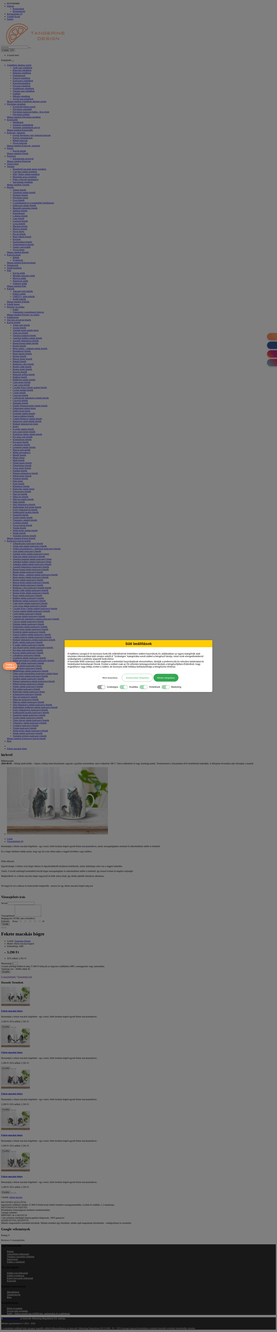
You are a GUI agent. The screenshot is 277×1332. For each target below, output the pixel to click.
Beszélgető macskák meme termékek (29, 169)
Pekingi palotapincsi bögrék (25, 473)
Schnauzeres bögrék (22, 491)
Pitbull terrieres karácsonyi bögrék (28, 684)
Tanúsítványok (13, 1294)
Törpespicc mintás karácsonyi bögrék (30, 723)
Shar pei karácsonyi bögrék (25, 697)
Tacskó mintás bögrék (23, 517)
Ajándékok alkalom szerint (19, 65)
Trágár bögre (13, 164)
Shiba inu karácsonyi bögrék (26, 699)
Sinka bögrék (19, 502)
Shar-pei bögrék (20, 494)
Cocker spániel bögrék (23, 390)
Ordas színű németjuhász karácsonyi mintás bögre (35, 673)
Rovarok (17, 239)
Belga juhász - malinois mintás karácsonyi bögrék (35, 574)
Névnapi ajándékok (21, 86)
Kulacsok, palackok (16, 132)
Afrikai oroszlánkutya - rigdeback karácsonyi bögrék (37, 548)
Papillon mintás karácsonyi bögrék (28, 678)
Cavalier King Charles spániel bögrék (30, 387)
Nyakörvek (18, 260)
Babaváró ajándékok (22, 70)
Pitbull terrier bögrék (22, 476)
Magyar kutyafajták (21, 450)
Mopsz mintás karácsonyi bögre (27, 665)
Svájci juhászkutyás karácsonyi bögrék (30, 710)
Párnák (10, 148)
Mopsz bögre (19, 457)
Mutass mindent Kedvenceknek (21, 262)
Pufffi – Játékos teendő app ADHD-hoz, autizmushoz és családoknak (38, 1313)
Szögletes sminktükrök (23, 125)
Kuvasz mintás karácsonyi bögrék (28, 652)
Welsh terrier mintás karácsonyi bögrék (30, 730)
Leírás (10, 839)
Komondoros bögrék (22, 439)
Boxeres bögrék (20, 372)
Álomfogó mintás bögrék (24, 192)
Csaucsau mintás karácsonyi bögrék (29, 616)
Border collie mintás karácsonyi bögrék (30, 590)
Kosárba (5, 972)
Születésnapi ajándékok (23, 88)
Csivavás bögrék (20, 400)
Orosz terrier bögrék (22, 468)
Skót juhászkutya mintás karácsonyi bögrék (32, 704)
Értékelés (5, 921)
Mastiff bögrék (19, 455)
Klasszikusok (19, 213)
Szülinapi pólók (20, 283)
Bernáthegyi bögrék (22, 351)
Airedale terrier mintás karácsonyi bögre (31, 554)
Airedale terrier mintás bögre (26, 330)
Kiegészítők (12, 119)
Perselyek (11, 156)
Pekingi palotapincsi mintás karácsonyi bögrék (34, 681)
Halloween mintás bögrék (24, 205)
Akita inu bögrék (20, 333)
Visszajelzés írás (24, 977)
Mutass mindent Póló (16, 286)
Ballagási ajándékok (22, 73)
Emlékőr (16, 93)
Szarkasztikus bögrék (22, 242)
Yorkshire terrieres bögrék (24, 535)
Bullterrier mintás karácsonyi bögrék (29, 600)
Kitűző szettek (19, 294)
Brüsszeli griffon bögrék (24, 374)
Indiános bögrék (20, 210)
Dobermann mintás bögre (24, 408)
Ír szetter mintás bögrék (23, 429)
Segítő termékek (14, 268)
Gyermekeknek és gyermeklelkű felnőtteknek (33, 203)
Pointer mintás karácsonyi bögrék (28, 686)
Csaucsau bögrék (20, 395)
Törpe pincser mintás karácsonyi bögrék (31, 720)
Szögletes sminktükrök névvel (26, 127)
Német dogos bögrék (22, 463)
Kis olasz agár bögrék (22, 437)
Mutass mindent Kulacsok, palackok (23, 145)
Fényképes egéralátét (22, 109)
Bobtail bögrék (19, 361)
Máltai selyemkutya (21, 452)
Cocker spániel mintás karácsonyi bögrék (31, 611)
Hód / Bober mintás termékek (26, 174)
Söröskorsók (12, 265)
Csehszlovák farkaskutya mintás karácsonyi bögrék (36, 619)
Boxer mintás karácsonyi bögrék (27, 595)
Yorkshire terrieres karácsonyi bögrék (30, 736)
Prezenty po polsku (15, 307)
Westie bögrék (19, 533)
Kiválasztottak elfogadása (137, 677)
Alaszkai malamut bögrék (24, 335)
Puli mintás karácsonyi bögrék (26, 689)
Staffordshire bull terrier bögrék (27, 507)
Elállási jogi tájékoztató (17, 1273)
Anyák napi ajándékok (23, 99)
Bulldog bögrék (20, 377)
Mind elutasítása (109, 677)
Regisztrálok (18, 9)
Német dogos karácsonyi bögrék (27, 668)
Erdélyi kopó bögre (21, 411)
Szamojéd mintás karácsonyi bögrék (29, 715)
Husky (16, 426)
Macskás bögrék (20, 226)
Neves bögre (18, 231)
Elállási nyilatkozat (15, 1275)
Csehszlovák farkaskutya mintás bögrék (31, 398)
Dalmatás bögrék (20, 403)
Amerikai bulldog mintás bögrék (27, 338)
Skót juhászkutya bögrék (24, 504)
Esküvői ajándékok (21, 78)
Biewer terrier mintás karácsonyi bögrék (31, 582)
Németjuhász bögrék (22, 465)
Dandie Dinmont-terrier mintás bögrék (30, 405)
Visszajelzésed (7, 916)
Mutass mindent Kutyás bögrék (21, 538)
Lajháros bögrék (20, 216)
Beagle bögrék (19, 346)
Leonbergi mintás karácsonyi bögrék (29, 658)
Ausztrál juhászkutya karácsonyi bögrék (31, 567)
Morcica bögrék (20, 229)
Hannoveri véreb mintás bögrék (27, 421)
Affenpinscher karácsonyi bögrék (28, 543)
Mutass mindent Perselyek (19, 161)
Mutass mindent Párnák (17, 153)
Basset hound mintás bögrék (25, 343)
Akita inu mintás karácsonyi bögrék (29, 556)
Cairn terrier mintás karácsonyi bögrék (30, 603)
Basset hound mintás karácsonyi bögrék (31, 569)
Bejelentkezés (19, 11)
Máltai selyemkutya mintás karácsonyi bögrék (33, 660)
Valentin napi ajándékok (24, 91)
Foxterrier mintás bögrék (24, 413)
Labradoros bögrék (21, 444)
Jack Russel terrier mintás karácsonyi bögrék (33, 647)
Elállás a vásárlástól (16, 1262)
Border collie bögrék (22, 366)
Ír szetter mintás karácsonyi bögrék (28, 645)
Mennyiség (6, 963)
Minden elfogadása (166, 677)
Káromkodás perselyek (23, 158)
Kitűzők (10, 288)
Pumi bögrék (18, 483)
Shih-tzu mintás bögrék (23, 499)
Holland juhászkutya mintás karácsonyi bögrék (34, 639)
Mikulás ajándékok (21, 96)
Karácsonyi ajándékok (23, 80)
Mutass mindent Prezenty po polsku (23, 314)
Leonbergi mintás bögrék (24, 447)
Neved (4, 903)
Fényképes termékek (16, 104)
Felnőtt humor (13, 304)
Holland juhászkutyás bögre (25, 424)
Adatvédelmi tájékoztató (18, 1254)
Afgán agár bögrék (21, 325)
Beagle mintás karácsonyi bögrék (28, 572)
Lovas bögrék (19, 223)
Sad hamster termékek (23, 182)
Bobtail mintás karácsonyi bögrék (28, 585)
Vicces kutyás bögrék (22, 525)
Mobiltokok (18, 122)
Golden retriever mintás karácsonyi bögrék (32, 637)
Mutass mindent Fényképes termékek (24, 117)
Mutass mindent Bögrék (18, 252)
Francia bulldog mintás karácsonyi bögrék (32, 634)
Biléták (16, 257)
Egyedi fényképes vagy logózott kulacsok (32, 135)
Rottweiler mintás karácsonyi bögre (29, 691)
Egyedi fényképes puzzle (24, 106)
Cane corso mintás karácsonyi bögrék (30, 606)
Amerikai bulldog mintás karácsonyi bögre (32, 561)
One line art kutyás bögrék (19, 320)
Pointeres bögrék (20, 478)
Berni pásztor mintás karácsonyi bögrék (31, 577)
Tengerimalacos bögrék (23, 244)
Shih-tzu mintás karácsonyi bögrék (28, 702)
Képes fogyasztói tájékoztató (20, 1278)
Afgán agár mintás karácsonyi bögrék (30, 546)
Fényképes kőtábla (21, 114)
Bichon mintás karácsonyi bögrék (28, 580)
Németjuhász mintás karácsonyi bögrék (30, 671)
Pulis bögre (18, 481)
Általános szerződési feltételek (20, 1256)
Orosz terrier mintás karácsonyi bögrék (30, 676)
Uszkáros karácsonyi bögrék (26, 725)
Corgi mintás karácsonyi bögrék (27, 613)
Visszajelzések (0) (15, 841)
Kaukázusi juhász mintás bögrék (27, 434)
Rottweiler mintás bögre (23, 489)
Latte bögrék (18, 218)
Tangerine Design (22, 941)
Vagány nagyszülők (22, 247)
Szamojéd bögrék (21, 515)
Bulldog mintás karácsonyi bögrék (28, 598)
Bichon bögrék (19, 356)
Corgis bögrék (19, 392)
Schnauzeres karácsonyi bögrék (27, 694)
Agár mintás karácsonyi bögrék (27, 551)
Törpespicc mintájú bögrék (25, 520)
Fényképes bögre (20, 197)
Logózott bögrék (20, 221)
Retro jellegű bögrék (22, 236)
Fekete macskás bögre (17, 748)
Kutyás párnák (19, 151)
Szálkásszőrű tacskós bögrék (26, 512)
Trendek (10, 166)
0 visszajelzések (8, 977)
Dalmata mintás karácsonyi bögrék (28, 624)
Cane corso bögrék (21, 385)
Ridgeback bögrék (21, 486)
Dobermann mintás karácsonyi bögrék (30, 626)
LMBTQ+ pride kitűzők (24, 296)
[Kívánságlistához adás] (2, 927)
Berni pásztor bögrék (22, 353)
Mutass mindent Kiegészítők (20, 130)
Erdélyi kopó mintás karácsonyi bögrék (30, 629)
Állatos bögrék (19, 190)
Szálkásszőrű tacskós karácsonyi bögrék (31, 712)
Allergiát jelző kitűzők (23, 291)
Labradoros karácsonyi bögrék (26, 655)
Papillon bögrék (20, 470)
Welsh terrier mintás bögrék (25, 530)
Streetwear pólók (20, 281)
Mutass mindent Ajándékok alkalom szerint (26, 101)
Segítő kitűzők (19, 299)
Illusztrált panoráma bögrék (25, 208)
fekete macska (16, 1197)
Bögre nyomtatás (14, 1308)
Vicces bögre (19, 249)
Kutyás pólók (19, 273)
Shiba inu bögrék (20, 496)
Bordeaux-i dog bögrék (23, 364)
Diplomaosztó (19, 75)
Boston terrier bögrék (22, 369)
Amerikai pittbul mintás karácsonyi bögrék (32, 564)
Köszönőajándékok (21, 83)
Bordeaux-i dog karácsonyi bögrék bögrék (32, 587)
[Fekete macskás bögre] (57, 834)
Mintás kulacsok (20, 140)
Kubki (15, 309)
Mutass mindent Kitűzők (18, 301)
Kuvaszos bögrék (21, 442)
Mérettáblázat (13, 1292)
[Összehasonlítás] (5, 927)
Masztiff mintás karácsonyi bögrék (28, 663)
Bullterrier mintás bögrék (24, 379)
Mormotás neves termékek (25, 177)
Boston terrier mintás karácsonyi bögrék (31, 593)
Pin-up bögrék (19, 234)
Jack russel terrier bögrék (24, 431)
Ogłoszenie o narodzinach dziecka (28, 312)
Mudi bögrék (19, 460)
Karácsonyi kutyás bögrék (19, 541)
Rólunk (10, 1251)
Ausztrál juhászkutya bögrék (26, 340)
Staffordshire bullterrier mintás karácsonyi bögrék (35, 707)
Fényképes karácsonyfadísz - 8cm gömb (31, 112)
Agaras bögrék (19, 327)
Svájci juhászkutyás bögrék (25, 509)
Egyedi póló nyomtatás (17, 1311)
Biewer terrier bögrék (22, 359)
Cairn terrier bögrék (22, 382)
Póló (9, 270)
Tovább (5, 924)
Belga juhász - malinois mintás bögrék (30, 348)
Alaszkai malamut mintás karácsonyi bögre (32, 559)
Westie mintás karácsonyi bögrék (28, 733)
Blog (9, 741)
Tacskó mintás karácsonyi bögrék (28, 717)
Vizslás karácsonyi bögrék (25, 728)
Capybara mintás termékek (25, 171)
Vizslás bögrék (19, 528)
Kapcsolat (11, 1281)
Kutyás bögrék (13, 322)
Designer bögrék (20, 195)
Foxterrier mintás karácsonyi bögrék (29, 632)
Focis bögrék (19, 200)
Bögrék (10, 187)
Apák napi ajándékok (22, 67)
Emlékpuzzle (13, 317)
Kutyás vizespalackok (23, 138)
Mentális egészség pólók (24, 275)
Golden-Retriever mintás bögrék (27, 418)
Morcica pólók (19, 278)
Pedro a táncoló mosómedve (25, 179)
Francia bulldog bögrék (23, 416)
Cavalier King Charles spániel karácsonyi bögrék (35, 608)
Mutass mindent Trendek (18, 184)
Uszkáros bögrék (20, 522)
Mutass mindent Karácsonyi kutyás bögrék (26, 738)
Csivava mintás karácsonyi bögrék (28, 621)
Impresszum (12, 1259)
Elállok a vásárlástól (10, 666)
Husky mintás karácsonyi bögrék (28, 642)
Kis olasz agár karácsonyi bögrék (28, 650)
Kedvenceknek (14, 255)
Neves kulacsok (20, 143)
